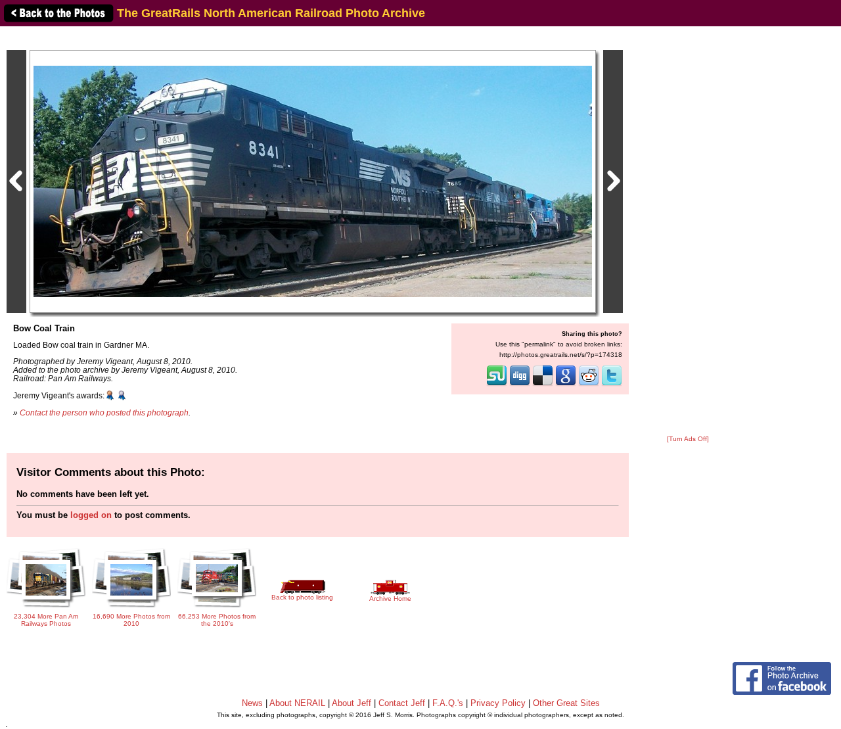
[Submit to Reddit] (588, 384)
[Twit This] (611, 384)
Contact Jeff (401, 703)
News (252, 703)
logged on (91, 515)
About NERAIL (297, 703)
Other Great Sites (566, 703)
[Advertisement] (687, 231)
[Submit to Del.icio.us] (542, 384)
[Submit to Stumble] (496, 384)
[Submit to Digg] (519, 384)
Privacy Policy (498, 703)
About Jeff (351, 703)
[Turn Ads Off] (688, 438)
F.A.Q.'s (447, 703)
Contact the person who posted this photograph (104, 412)
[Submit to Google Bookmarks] (565, 384)
